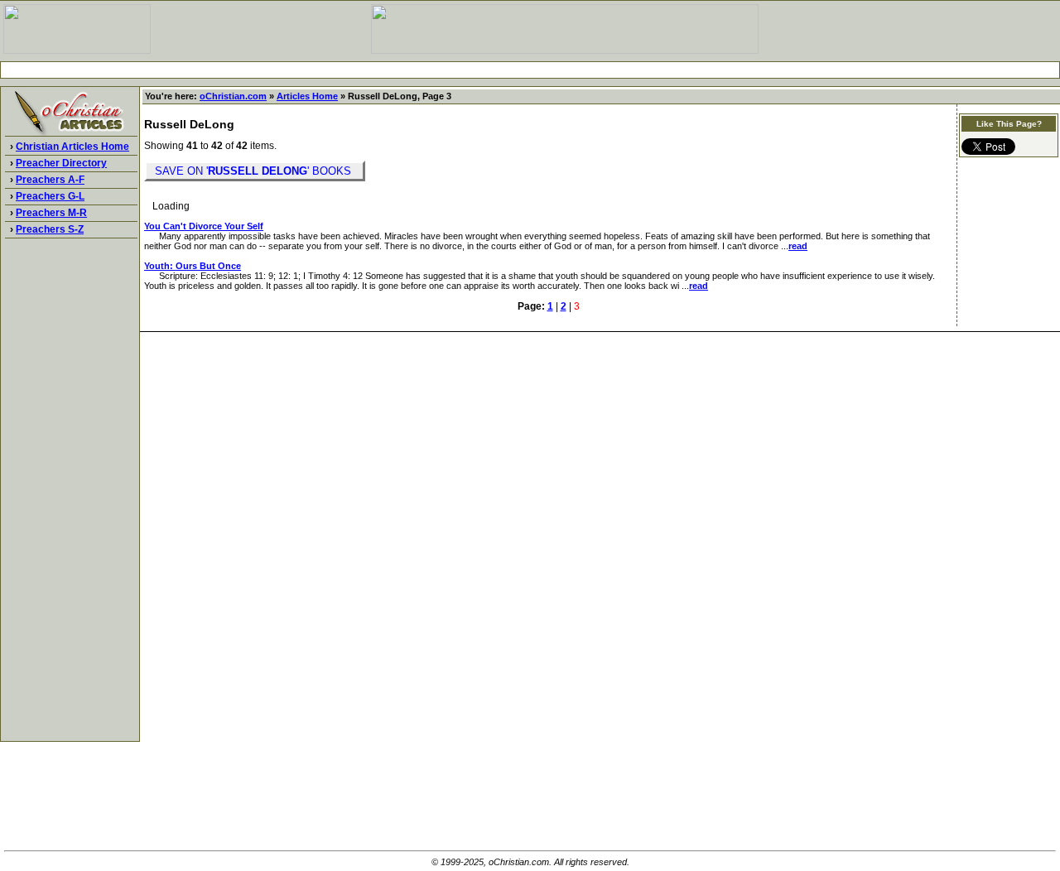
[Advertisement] (530, 70)
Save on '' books (254, 171)
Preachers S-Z (50, 229)
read (797, 246)
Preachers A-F (50, 179)
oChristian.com (233, 96)
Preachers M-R (51, 213)
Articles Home (307, 96)
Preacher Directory (61, 163)
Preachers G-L (50, 196)
